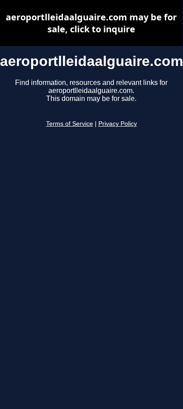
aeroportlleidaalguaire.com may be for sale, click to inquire (91, 23)
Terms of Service (69, 123)
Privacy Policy (117, 123)
